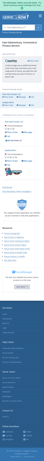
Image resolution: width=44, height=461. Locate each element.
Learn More (21, 287)
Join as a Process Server (11, 378)
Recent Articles (8, 353)
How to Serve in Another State (15, 252)
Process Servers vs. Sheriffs (14, 256)
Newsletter (6, 392)
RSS (27, 439)
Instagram (9, 439)
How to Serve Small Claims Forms (17, 249)
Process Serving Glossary (11, 362)
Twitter (28, 432)
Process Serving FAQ (12, 233)
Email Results (7, 187)
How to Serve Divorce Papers (15, 245)
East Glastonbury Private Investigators (16, 191)
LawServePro (8, 102)
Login (4, 328)
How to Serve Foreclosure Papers (17, 241)
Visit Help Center (10, 260)
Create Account (8, 332)
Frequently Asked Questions (13, 348)
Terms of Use (15, 456)
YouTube (8, 435)
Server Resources (9, 382)
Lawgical (26, 451)
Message (22, 97)
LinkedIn (29, 435)
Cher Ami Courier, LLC (11, 94)
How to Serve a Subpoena (14, 237)
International (7, 319)
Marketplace (7, 396)
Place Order (34, 61)
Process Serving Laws (10, 357)
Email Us (5, 417)
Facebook (9, 432)
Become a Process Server (12, 401)
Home (4, 314)
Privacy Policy (29, 456)
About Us (5, 323)
